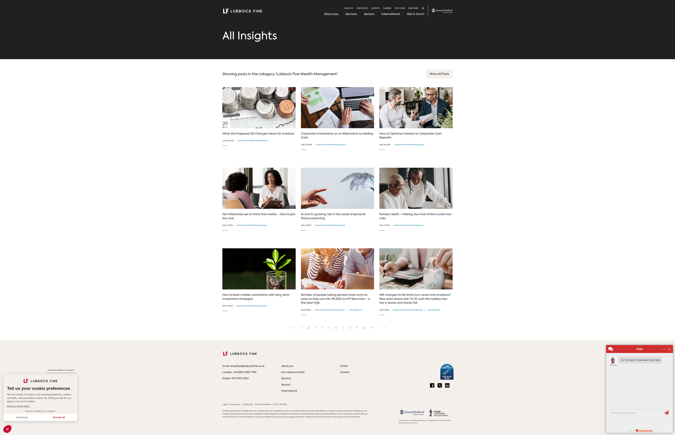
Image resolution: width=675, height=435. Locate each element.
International (390, 14)
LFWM (344, 366)
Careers (387, 8)
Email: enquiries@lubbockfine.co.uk (243, 366)
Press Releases (355, 310)
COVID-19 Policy (280, 404)
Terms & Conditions (263, 404)
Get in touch (415, 14)
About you (331, 14)
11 (373, 328)
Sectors (369, 14)
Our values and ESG (292, 372)
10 (365, 328)
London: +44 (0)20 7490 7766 (239, 372)
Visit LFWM (400, 8)
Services (351, 14)
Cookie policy (247, 404)
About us (348, 8)
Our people (362, 8)
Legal (224, 404)
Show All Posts (439, 74)
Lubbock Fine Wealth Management (252, 140)
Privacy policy (235, 404)
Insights (375, 8)
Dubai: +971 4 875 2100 (235, 378)
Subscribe (413, 8)
